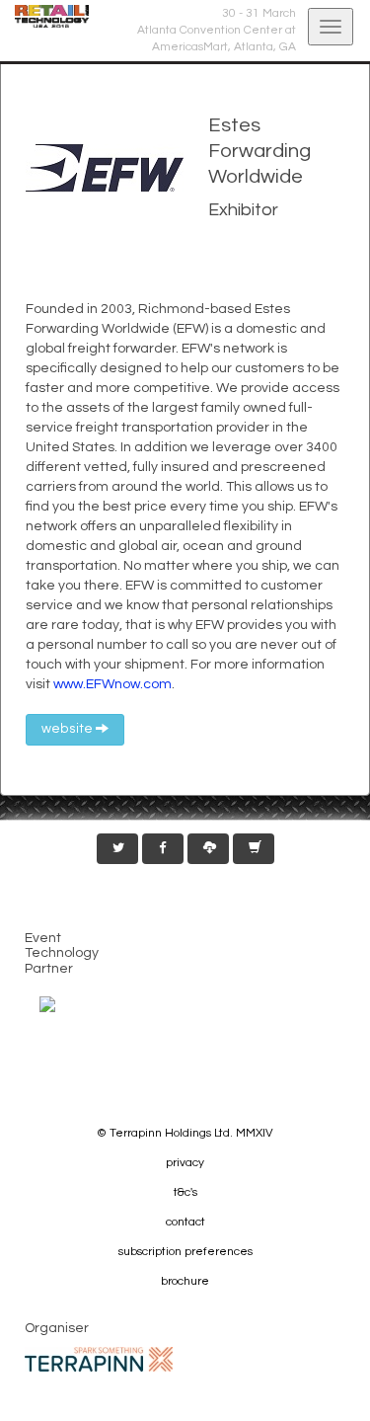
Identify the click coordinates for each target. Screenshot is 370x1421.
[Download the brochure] (208, 848)
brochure (185, 1281)
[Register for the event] (253, 848)
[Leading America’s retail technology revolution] (44, 16)
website (68, 729)
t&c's (185, 1192)
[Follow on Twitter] (117, 848)
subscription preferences (185, 1251)
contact (185, 1222)
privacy (185, 1162)
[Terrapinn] (99, 1358)
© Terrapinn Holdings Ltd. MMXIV (185, 1133)
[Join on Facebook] (163, 848)
